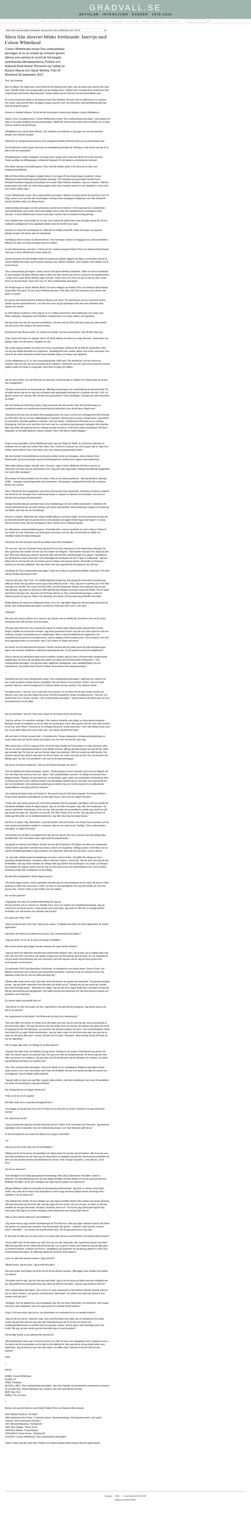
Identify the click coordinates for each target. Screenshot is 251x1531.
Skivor (69, 21)
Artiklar (55, 21)
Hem (43, 21)
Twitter (173, 21)
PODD (146, 21)
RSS (117, 1496)
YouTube (133, 21)
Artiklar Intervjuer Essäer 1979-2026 (125, 14)
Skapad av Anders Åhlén (125, 1500)
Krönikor (84, 21)
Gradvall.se (125, 7)
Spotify (158, 21)
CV (107, 21)
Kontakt (108, 1496)
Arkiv (98, 21)
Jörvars (118, 21)
